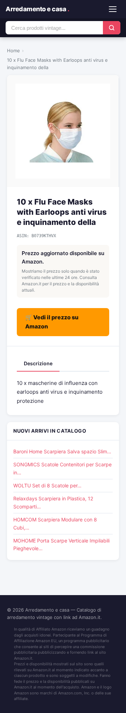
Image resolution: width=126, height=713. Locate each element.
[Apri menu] (112, 9)
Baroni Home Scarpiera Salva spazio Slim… (62, 451)
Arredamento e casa (37, 9)
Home (13, 50)
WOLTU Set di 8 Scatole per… (47, 485)
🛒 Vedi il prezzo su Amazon (51, 322)
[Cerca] (111, 27)
